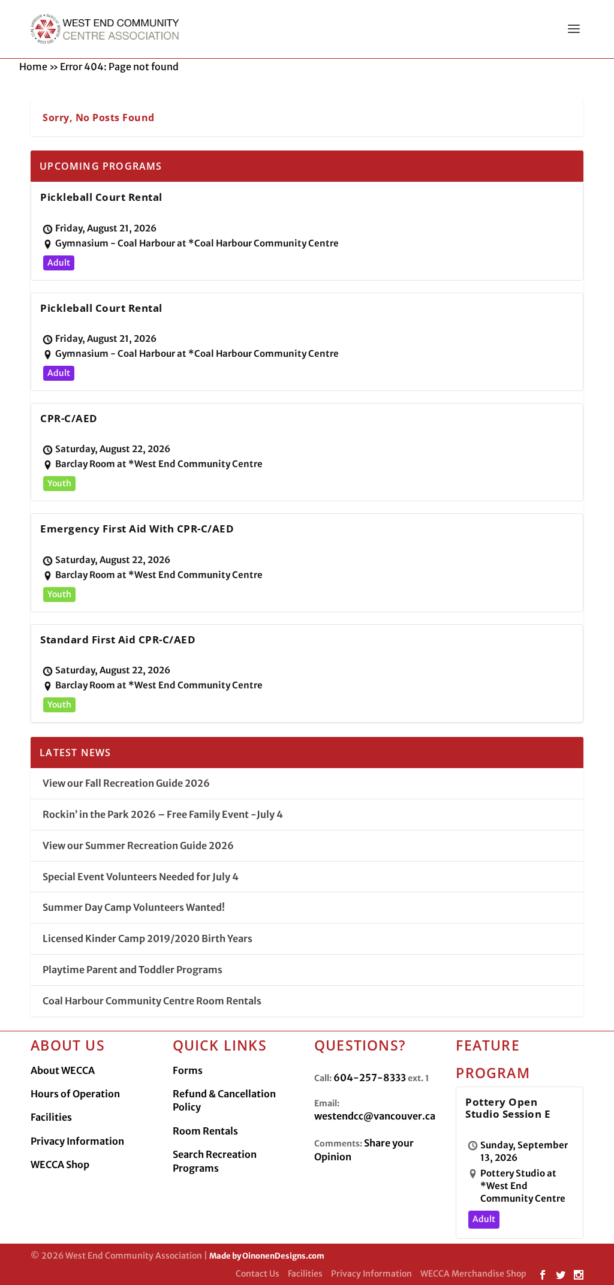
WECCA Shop (60, 1164)
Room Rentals (205, 1131)
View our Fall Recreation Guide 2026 (126, 783)
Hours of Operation (75, 1094)
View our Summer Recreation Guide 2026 (138, 845)
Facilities (51, 1117)
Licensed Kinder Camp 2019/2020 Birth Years (147, 938)
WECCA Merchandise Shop (473, 1273)
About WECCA (63, 1070)
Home (33, 67)
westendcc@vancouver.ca (374, 1116)
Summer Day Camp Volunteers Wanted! (134, 907)
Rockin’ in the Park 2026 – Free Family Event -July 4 (163, 814)
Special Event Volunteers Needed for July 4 (141, 877)
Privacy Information (77, 1141)
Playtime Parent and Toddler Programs (132, 970)
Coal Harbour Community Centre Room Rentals (152, 1001)
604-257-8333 (369, 1078)
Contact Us (257, 1273)
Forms (188, 1070)
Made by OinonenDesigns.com (266, 1256)
